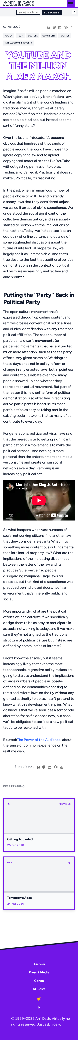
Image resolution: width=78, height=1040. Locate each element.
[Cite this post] (66, 26)
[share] (71, 27)
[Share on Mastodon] (54, 27)
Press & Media (39, 972)
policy (9, 35)
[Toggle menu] (71, 3)
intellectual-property (18, 43)
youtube (33, 35)
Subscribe (51, 12)
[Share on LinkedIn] (59, 27)
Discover (39, 964)
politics (65, 35)
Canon (39, 981)
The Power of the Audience (39, 740)
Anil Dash (18, 3)
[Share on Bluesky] (48, 27)
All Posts (39, 989)
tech (20, 35)
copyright (48, 35)
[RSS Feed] (39, 1007)
